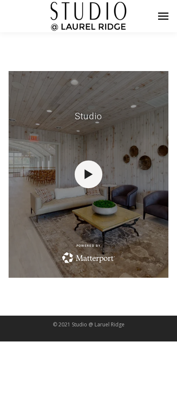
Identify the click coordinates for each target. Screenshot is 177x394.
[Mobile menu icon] (163, 16)
